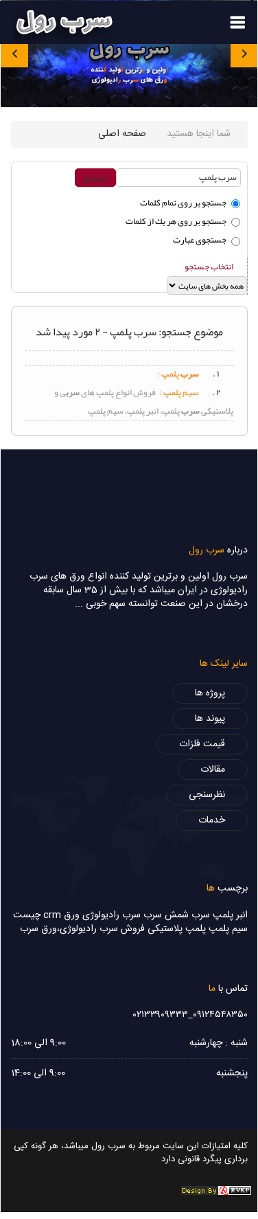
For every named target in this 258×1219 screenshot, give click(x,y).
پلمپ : (178, 374)
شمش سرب (166, 915)
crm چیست (37, 915)
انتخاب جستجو (209, 267)
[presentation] (14, 53)
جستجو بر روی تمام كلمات (183, 203)
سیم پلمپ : (179, 392)
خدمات (211, 820)
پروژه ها (210, 693)
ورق (72, 915)
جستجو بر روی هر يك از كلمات (176, 221)
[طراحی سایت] (216, 1191)
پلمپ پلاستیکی (177, 929)
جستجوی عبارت (199, 240)
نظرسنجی (207, 795)
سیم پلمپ (228, 929)
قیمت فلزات (202, 744)
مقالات (212, 769)
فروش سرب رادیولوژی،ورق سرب (82, 929)
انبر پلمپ (230, 915)
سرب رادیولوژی (111, 915)
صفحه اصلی (122, 134)
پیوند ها (210, 719)
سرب (200, 915)
